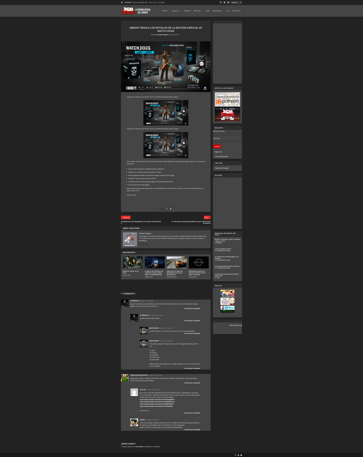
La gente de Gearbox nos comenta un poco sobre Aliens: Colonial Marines (154, 272)
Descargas (217, 11)
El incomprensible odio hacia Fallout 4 (227, 266)
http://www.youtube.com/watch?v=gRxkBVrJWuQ (157, 404)
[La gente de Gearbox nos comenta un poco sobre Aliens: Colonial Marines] (155, 262)
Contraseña (216, 138)
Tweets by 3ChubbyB (222, 168)
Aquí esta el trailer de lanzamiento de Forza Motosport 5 (175, 272)
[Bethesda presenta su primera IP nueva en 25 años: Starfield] (199, 262)
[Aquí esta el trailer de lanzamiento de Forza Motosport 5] (177, 262)
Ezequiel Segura (162, 35)
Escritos (175, 11)
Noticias (197, 11)
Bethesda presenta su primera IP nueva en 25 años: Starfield (197, 272)
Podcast (187, 11)
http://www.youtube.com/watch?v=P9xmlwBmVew (157, 402)
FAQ (227, 11)
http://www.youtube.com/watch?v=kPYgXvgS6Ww (157, 399)
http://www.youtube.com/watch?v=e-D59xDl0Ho (156, 406)
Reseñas (219, 243)
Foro (208, 11)
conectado (138, 446)
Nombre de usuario (219, 131)
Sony (218, 277)
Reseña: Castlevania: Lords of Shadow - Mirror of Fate (227, 240)
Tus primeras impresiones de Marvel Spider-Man (227, 275)
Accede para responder (192, 308)
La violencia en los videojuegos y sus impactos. (227, 257)
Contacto (236, 11)
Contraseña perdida (221, 156)
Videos (164, 11)
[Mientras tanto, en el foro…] (133, 262)
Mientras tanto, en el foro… (130, 272)
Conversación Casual (223, 250)
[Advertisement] (227, 53)
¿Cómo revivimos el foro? (223, 249)
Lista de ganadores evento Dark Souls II (146, 2)
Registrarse (218, 152)
